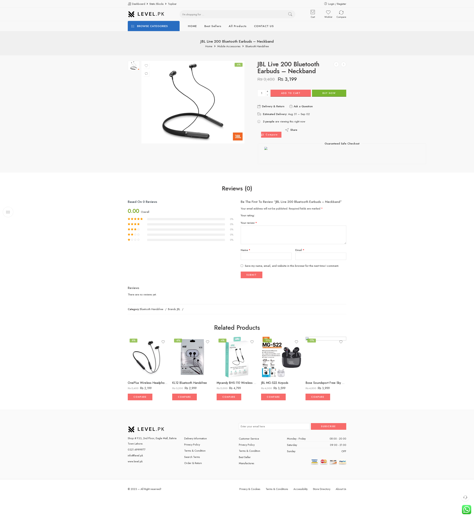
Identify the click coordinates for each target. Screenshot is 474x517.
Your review (249, 223)
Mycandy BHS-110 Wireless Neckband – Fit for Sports (237, 382)
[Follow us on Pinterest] (198, 426)
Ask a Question (303, 106)
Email (299, 250)
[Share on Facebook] (310, 130)
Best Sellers (212, 26)
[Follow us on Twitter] (185, 426)
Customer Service (249, 438)
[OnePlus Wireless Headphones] (148, 357)
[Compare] (146, 74)
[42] (133, 65)
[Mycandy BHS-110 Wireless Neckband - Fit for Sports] (237, 357)
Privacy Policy (192, 444)
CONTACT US (264, 26)
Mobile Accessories (229, 46)
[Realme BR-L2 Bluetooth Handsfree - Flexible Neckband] (336, 64)
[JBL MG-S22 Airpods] (343, 64)
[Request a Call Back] (465, 497)
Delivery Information (195, 438)
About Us (341, 489)
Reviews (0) (237, 189)
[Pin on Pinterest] (318, 130)
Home (208, 46)
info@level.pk (135, 455)
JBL (178, 309)
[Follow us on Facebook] (192, 426)
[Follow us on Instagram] (205, 426)
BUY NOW (329, 93)
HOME (192, 26)
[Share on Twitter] (303, 130)
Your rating (247, 215)
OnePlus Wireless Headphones (148, 382)
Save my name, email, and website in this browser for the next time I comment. (292, 266)
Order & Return (193, 463)
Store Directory (321, 489)
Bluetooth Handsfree (257, 46)
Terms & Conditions (277, 489)
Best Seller (245, 457)
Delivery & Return (272, 106)
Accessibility (300, 489)
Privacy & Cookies (249, 489)
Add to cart (291, 93)
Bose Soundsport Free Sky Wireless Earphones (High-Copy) (326, 382)
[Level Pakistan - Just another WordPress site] (146, 14)
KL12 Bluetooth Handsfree (189, 382)
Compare (272, 134)
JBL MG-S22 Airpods (274, 382)
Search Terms (192, 457)
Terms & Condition (195, 451)
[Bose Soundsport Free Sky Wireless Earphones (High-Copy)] (326, 357)
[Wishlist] (146, 66)
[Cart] (312, 12)
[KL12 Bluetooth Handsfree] (192, 357)
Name (245, 250)
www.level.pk (135, 461)
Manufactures (246, 463)
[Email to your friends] (325, 130)
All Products (237, 26)
